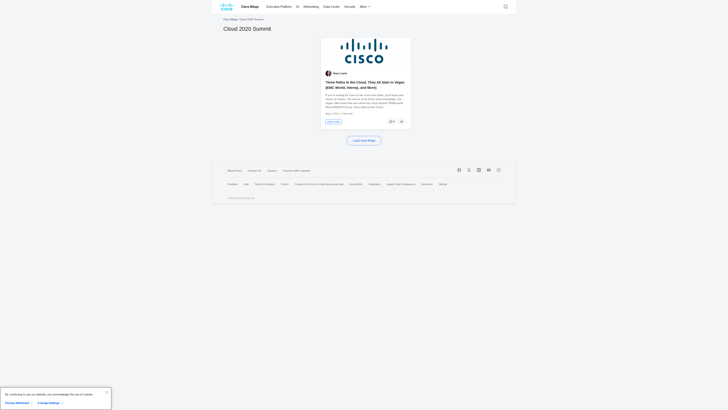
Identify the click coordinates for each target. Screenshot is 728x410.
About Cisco (235, 170)
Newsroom (427, 184)
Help (246, 184)
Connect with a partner (296, 170)
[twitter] (469, 170)
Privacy (285, 184)
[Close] (106, 392)
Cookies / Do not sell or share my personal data (319, 184)
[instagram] (498, 170)
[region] (55, 398)
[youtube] (489, 170)
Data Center (331, 6)
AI (297, 6)
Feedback (233, 184)
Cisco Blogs (250, 6)
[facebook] (459, 170)
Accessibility (355, 184)
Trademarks (374, 184)
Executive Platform (279, 6)
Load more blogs (364, 140)
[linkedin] (479, 170)
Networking (311, 6)
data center (333, 122)
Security (349, 6)
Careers (272, 170)
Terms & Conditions (265, 184)
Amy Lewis (340, 73)
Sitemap (443, 184)
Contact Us (254, 170)
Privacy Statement (17, 402)
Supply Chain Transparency (401, 184)
